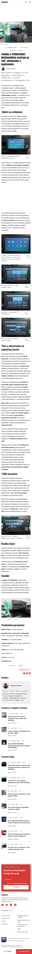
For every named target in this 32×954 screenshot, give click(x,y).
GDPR (18, 929)
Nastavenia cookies (22, 932)
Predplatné (4, 924)
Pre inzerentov (5, 918)
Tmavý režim (5, 910)
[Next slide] (29, 607)
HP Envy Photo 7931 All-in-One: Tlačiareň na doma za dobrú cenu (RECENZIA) (17, 718)
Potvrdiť (16, 887)
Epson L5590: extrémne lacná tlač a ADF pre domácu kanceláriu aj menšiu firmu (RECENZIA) (19, 767)
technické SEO (5, 947)
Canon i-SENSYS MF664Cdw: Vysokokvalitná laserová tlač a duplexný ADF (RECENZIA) (19, 745)
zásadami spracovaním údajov (19, 883)
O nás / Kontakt (5, 915)
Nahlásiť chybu (24, 669)
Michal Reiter (11, 69)
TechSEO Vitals (19, 947)
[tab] (8, 619)
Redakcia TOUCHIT (13, 839)
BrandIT (3, 921)
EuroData (11, 657)
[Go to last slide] (3, 607)
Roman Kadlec (12, 825)
